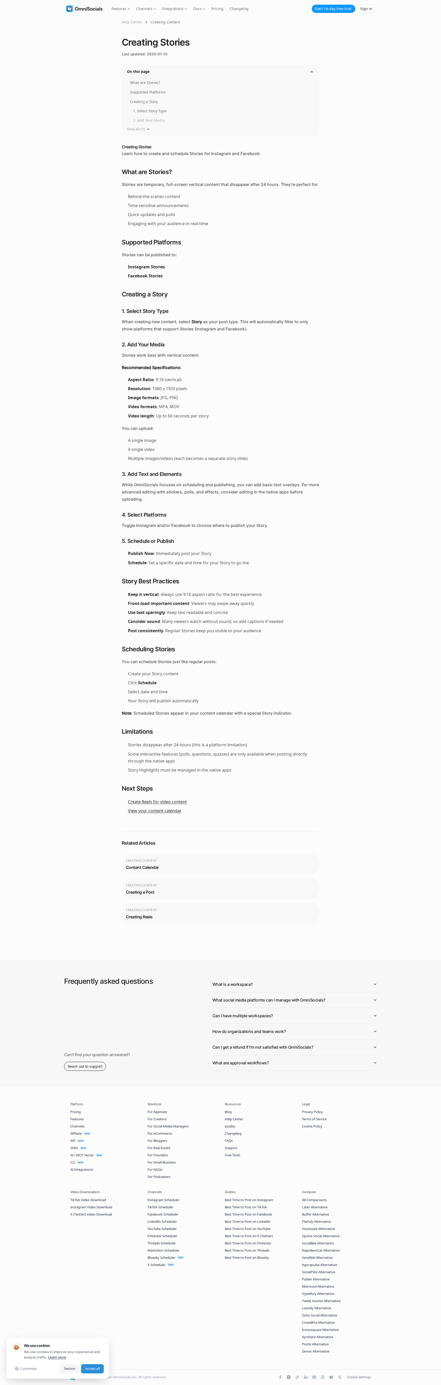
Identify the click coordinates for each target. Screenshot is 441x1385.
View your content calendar (154, 811)
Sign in (366, 8)
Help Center (132, 22)
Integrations (173, 8)
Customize (28, 1368)
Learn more (57, 1357)
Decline (69, 1368)
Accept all (92, 1368)
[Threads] (323, 1377)
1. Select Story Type (150, 110)
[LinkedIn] (306, 1377)
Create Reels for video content (157, 802)
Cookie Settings (359, 1377)
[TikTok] (297, 1377)
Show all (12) (136, 129)
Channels (144, 8)
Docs (197, 8)
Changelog (239, 8)
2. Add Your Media (149, 120)
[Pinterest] (314, 1377)
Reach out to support (85, 1066)
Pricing (217, 8)
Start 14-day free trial (333, 8)
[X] (340, 1377)
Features (118, 8)
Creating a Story (144, 101)
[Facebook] (280, 1377)
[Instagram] (289, 1377)
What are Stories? (145, 82)
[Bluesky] (331, 1377)
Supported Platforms (148, 92)
